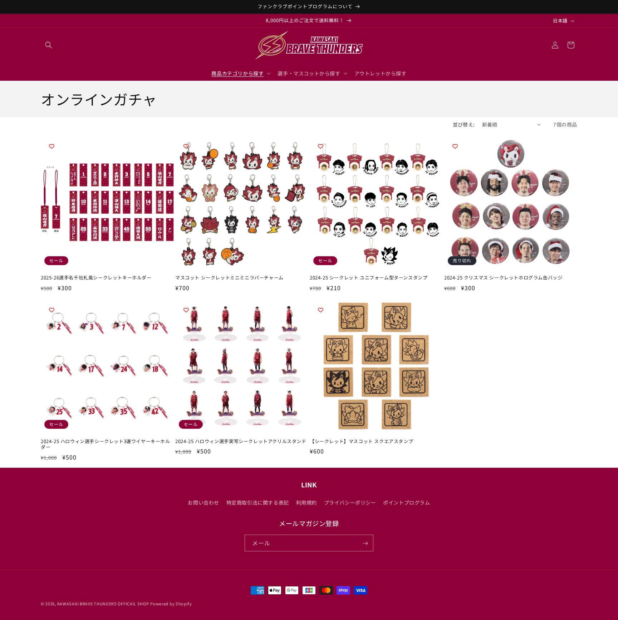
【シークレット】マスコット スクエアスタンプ (361, 441)
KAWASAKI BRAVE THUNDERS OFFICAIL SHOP (103, 603)
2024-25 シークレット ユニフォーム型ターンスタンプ (368, 278)
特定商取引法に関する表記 (257, 502)
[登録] (365, 543)
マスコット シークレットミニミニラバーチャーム (229, 278)
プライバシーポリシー (350, 502)
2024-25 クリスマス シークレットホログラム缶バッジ (503, 278)
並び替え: (464, 124)
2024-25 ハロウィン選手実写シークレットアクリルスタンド (240, 441)
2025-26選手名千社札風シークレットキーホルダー (96, 278)
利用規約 (306, 502)
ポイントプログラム (406, 502)
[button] (49, 45)
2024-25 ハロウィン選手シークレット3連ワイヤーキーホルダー (105, 444)
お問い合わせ (203, 502)
